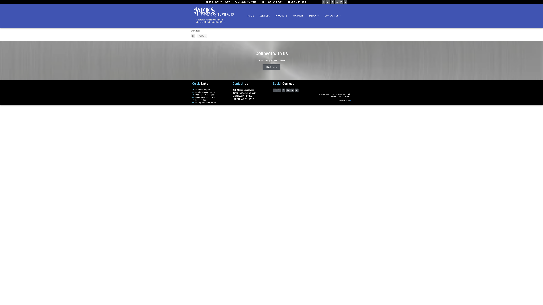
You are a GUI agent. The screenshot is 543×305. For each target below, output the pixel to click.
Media (312, 15)
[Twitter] (341, 2)
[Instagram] (332, 2)
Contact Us (332, 15)
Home (250, 15)
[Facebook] (324, 2)
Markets (298, 15)
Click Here (271, 67)
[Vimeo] (345, 2)
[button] (317, 15)
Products (281, 15)
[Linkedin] (337, 2)
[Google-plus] (328, 2)
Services (264, 15)
